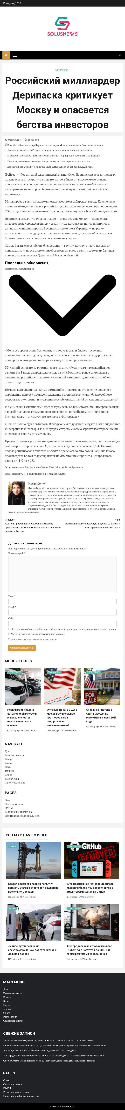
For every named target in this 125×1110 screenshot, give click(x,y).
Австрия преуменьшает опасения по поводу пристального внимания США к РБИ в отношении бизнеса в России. (33, 525)
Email (12, 607)
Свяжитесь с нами (15, 782)
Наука (8, 766)
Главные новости (14, 755)
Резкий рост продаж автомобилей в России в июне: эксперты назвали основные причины (22, 717)
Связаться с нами (14, 803)
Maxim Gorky (15, 139)
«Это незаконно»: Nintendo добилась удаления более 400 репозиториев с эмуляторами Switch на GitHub (90, 887)
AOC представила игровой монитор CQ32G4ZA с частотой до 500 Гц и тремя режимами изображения (89, 950)
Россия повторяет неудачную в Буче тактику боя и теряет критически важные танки (92, 523)
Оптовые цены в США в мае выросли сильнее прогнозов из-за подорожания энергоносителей (62, 717)
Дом (7, 751)
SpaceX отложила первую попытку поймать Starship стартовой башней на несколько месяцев (33, 887)
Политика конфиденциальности (22, 815)
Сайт (11, 618)
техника (9, 770)
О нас (8, 799)
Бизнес (9, 762)
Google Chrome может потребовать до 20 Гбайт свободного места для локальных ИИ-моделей (49, 1060)
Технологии (74, 846)
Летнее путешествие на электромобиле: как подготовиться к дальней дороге (32, 950)
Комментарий (16, 553)
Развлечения (12, 778)
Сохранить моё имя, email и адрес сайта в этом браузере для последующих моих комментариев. (64, 628)
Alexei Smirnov (30, 730)
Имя (11, 596)
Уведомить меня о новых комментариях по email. (38, 633)
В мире (9, 758)
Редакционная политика (18, 811)
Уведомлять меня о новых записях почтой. (34, 639)
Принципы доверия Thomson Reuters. (46, 473)
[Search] (120, 55)
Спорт (8, 774)
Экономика (61, 70)
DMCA (9, 807)
